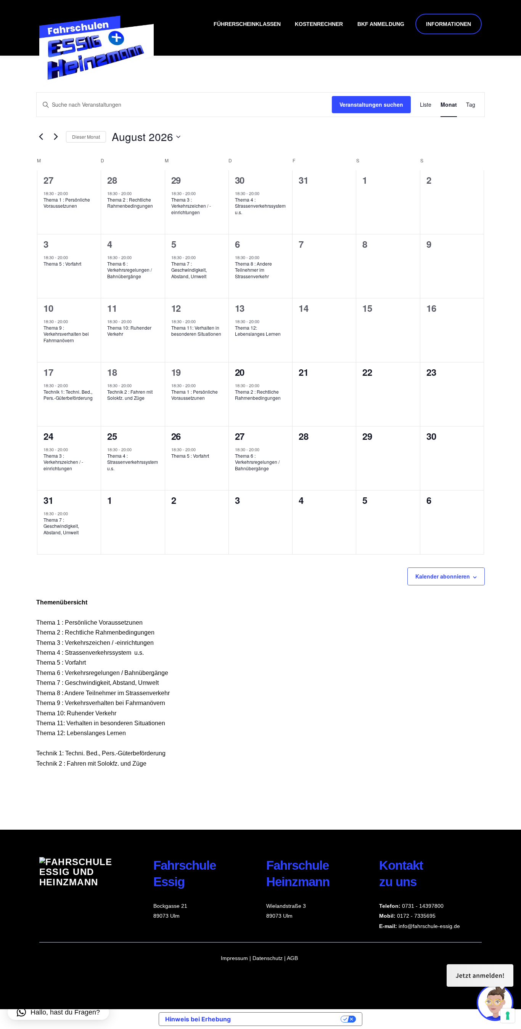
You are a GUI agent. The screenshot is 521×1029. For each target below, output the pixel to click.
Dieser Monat (86, 136)
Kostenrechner (319, 24)
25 (112, 436)
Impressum (234, 958)
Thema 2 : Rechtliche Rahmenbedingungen (130, 202)
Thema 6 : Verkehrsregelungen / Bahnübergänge (129, 269)
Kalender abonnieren (442, 576)
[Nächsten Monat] (55, 136)
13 (239, 307)
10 (48, 307)
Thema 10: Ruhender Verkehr (129, 330)
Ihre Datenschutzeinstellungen (289, 1019)
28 (112, 179)
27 (48, 179)
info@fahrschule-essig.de (429, 926)
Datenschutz (268, 958)
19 (176, 371)
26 (176, 436)
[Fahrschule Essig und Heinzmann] (96, 84)
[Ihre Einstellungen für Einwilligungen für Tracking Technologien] (507, 1015)
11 (112, 307)
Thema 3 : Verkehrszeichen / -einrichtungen (191, 205)
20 (239, 371)
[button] (58, 1012)
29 (176, 179)
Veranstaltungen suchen (371, 104)
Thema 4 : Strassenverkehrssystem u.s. (260, 205)
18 (112, 371)
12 (176, 307)
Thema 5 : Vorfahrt (62, 263)
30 (239, 179)
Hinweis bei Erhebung (198, 1019)
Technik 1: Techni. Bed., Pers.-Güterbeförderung (68, 394)
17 (48, 371)
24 (48, 436)
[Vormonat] (40, 136)
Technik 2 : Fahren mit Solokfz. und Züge (130, 394)
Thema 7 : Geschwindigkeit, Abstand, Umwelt (189, 269)
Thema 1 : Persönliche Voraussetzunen (66, 202)
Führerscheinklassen (247, 24)
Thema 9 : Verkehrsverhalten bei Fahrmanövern (66, 333)
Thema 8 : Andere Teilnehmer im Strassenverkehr (253, 269)
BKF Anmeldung (380, 24)
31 (48, 500)
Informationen (448, 24)
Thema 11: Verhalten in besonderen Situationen (196, 330)
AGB (292, 958)
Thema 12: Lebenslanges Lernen (258, 330)
